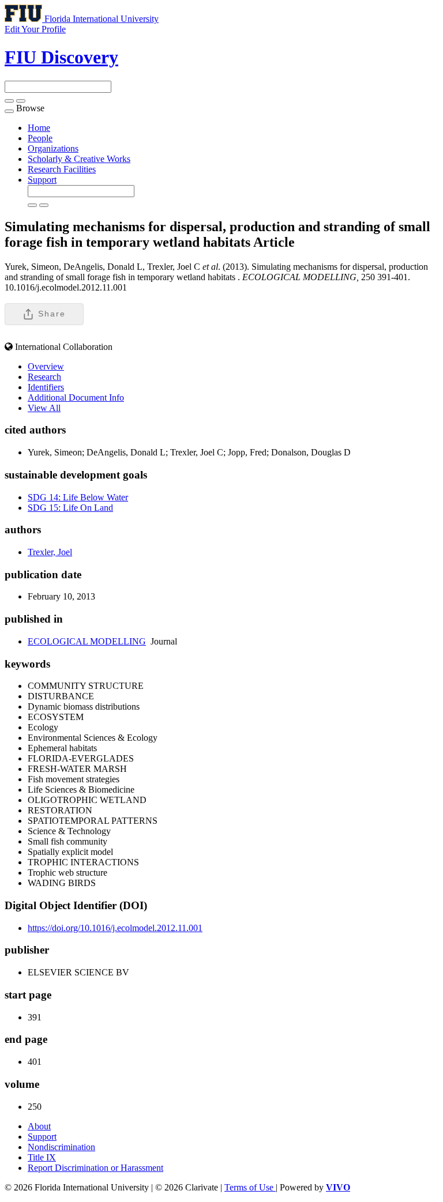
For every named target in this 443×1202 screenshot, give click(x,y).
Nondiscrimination (61, 1147)
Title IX (42, 1157)
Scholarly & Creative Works (79, 159)
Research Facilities (62, 169)
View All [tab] (44, 408)
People (40, 138)
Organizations (53, 148)
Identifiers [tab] (46, 387)
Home (39, 128)
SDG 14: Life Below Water (78, 497)
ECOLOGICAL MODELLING (87, 641)
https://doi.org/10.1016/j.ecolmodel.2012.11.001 (115, 928)
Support (42, 179)
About (39, 1126)
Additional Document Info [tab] (76, 397)
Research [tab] (44, 377)
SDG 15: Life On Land (70, 508)
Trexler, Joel (50, 552)
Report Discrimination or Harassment (95, 1168)
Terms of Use (250, 1187)
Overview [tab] (46, 366)
